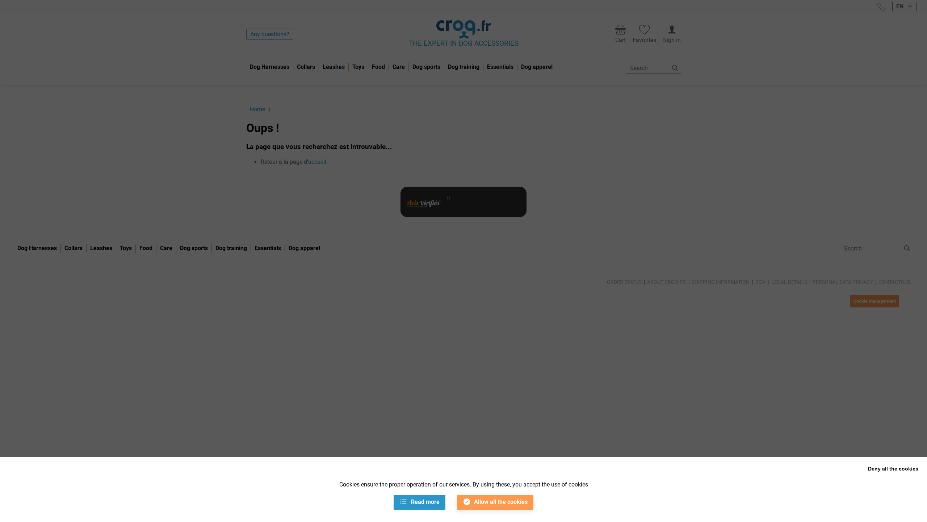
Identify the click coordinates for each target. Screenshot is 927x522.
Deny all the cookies (893, 469)
